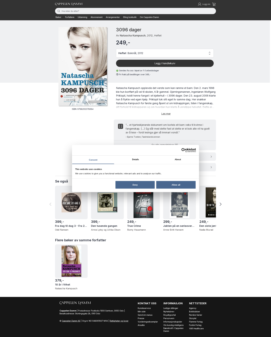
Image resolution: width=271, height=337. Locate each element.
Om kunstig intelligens (173, 325)
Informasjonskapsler (172, 321)
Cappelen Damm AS (71, 321)
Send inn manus (145, 315)
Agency (192, 308)
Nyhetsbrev (168, 311)
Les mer (166, 113)
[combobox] (135, 11)
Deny (135, 184)
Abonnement (96, 17)
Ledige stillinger (170, 308)
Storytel (192, 318)
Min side (142, 311)
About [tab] (178, 159)
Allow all (176, 184)
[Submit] (58, 11)
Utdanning (82, 17)
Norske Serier (195, 315)
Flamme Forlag (196, 321)
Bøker (58, 17)
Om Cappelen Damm (149, 17)
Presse (141, 318)
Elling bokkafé (129, 17)
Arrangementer (113, 17)
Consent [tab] (93, 160)
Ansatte (141, 325)
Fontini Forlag (195, 325)
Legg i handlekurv (164, 63)
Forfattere (69, 17)
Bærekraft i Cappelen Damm (173, 329)
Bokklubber (194, 311)
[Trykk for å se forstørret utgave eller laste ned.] (82, 66)
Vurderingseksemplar (148, 321)
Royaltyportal (169, 315)
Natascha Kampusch (133, 35)
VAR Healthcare (196, 328)
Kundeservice (144, 308)
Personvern (168, 318)
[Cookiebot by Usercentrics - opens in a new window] (183, 150)
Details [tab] (135, 159)
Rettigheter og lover (119, 321)
